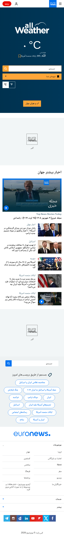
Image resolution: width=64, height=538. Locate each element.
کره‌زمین (27, 458)
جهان (28, 452)
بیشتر (59, 507)
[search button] (5, 68)
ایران (49, 398)
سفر (60, 471)
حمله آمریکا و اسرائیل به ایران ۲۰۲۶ (41, 390)
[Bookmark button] (19, 56)
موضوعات (57, 445)
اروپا (60, 452)
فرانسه (16, 398)
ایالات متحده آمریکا (44, 412)
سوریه (32, 258)
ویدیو (59, 478)
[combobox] (32, 68)
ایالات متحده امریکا (27, 275)
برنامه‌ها (27, 478)
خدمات (59, 499)
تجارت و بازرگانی (55, 458)
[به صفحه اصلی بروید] (53, 3)
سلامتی (27, 465)
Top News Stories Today (49, 214)
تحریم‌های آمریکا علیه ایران (40, 405)
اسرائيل (32, 241)
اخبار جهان (31, 224)
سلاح (22, 420)
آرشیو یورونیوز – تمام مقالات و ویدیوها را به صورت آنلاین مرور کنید (17, 487)
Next (59, 465)
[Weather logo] (32, 30)
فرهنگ (27, 471)
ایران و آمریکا (38, 420)
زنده (7, 3)
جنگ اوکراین (13, 390)
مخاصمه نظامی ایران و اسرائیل (32, 383)
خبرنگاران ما (57, 484)
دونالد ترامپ (33, 398)
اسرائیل (16, 405)
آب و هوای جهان (32, 103)
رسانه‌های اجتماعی (19, 412)
